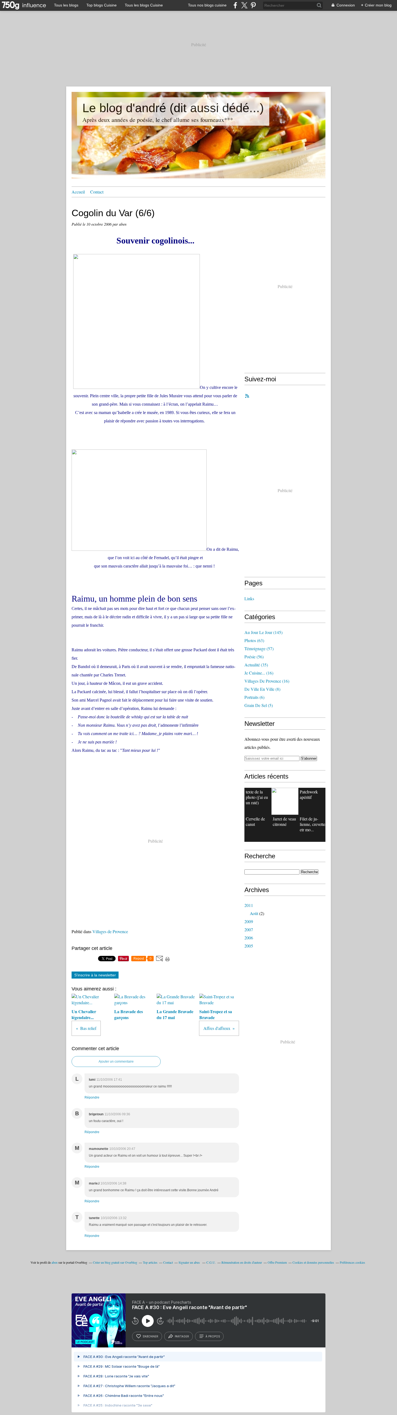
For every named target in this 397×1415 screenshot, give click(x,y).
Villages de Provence (110, 931)
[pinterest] (253, 5)
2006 (248, 937)
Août (254, 913)
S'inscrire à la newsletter (95, 975)
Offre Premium (277, 1262)
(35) (256, 665)
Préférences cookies (352, 1262)
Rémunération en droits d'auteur (241, 1262)
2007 (248, 929)
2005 (248, 946)
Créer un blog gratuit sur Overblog (115, 1262)
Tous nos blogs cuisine (207, 5)
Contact (96, 192)
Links (249, 598)
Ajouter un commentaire (116, 1061)
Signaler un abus (190, 1262)
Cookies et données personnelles (313, 1262)
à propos (213, 1336)
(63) (254, 640)
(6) (254, 697)
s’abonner (150, 1336)
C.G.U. (211, 1262)
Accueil (78, 192)
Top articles (150, 1262)
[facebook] (235, 5)
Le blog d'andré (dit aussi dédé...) (173, 108)
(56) (254, 656)
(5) (258, 705)
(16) (258, 673)
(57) (259, 648)
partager (182, 1336)
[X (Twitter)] (244, 5)
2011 (248, 905)
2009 (248, 921)
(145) (263, 632)
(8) (262, 689)
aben (55, 1262)
